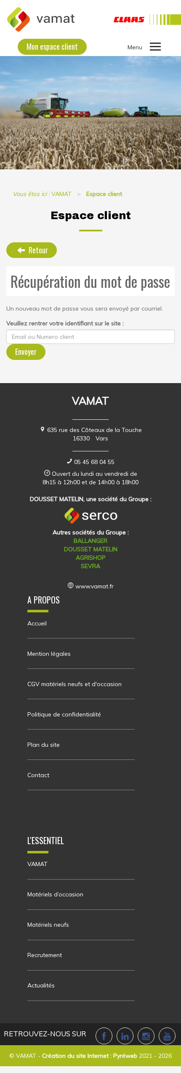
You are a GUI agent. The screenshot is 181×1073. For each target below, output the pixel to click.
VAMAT (37, 864)
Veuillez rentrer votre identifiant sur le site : (65, 323)
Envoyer (26, 351)
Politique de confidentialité (64, 714)
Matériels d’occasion (55, 894)
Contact (38, 775)
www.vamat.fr (94, 586)
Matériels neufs (48, 924)
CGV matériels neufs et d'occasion (74, 684)
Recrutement (44, 955)
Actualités (41, 985)
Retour (37, 249)
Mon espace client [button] (52, 46)
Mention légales (49, 653)
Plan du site (43, 744)
